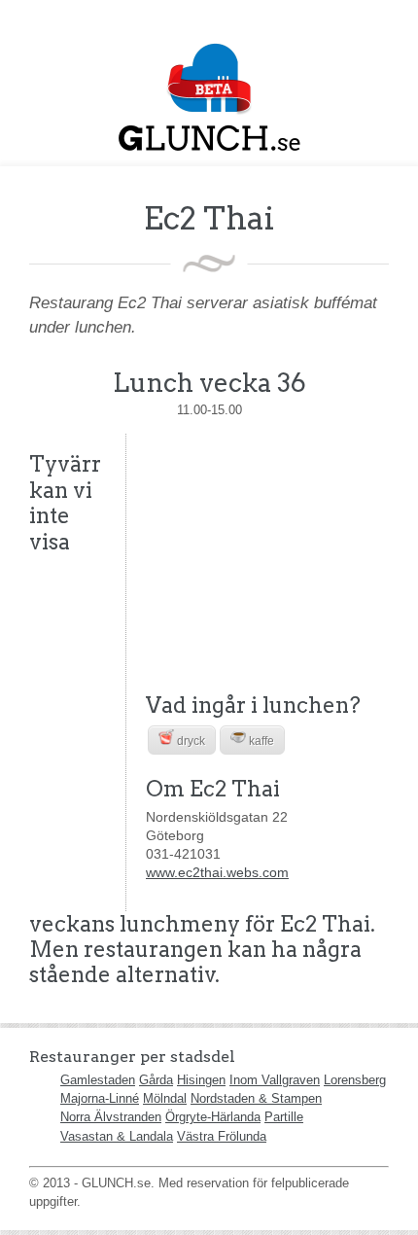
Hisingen (201, 1080)
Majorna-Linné (99, 1098)
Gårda (156, 1080)
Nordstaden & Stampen (256, 1098)
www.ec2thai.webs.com (217, 872)
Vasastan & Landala (116, 1136)
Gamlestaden (97, 1080)
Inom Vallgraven (274, 1080)
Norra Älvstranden (110, 1117)
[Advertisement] (267, 555)
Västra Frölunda (221, 1136)
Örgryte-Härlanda (213, 1117)
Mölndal (165, 1098)
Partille (283, 1117)
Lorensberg (355, 1080)
